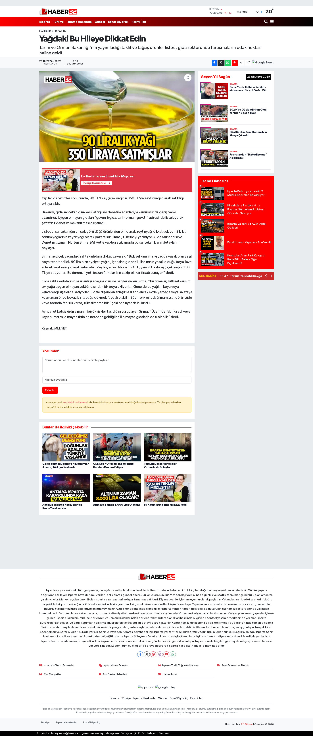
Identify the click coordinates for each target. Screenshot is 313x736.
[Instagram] (160, 654)
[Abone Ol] (263, 62)
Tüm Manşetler (52, 674)
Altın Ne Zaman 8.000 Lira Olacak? (116, 504)
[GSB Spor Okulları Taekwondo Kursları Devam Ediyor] (117, 447)
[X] (147, 654)
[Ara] (266, 22)
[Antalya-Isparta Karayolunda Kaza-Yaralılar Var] (66, 488)
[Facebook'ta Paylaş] (214, 63)
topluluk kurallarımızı (75, 402)
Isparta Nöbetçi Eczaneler (59, 665)
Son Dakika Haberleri (115, 674)
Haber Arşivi (170, 674)
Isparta (44, 21)
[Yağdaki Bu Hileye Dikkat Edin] (117, 116)
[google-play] (165, 687)
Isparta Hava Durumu (116, 665)
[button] (266, 276)
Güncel (100, 21)
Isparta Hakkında (79, 21)
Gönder (50, 390)
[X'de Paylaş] (221, 63)
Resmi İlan (139, 21)
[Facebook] (140, 654)
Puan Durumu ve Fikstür (235, 665)
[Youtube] (166, 654)
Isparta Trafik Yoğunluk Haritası (180, 665)
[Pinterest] (153, 654)
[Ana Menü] (271, 22)
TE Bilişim (247, 724)
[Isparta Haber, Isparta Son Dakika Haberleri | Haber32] (58, 11)
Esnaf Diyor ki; (118, 21)
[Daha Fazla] (235, 63)
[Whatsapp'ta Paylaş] (227, 63)
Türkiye (58, 21)
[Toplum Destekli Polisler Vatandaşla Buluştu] (167, 447)
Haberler (45, 31)
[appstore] (145, 687)
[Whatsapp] (173, 654)
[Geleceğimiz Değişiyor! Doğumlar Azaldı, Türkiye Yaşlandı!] (66, 447)
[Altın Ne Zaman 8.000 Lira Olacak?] (117, 488)
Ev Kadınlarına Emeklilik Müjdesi (165, 504)
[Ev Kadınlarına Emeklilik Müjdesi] (167, 488)
